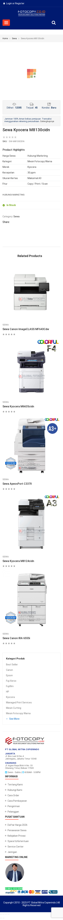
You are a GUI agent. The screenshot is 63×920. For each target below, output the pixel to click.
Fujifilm (10, 686)
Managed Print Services (19, 702)
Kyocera (10, 697)
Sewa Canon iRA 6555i (16, 638)
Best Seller (12, 664)
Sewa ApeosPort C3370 (17, 483)
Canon (9, 670)
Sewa (14, 38)
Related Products (29, 256)
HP (7, 691)
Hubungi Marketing (38, 155)
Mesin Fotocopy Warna (18, 713)
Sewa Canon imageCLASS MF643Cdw (26, 329)
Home (5, 38)
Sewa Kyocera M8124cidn (18, 561)
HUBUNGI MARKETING (14, 194)
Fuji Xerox (11, 680)
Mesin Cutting (13, 708)
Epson (9, 675)
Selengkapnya (47, 121)
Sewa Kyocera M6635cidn (18, 406)
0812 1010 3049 (15, 888)
